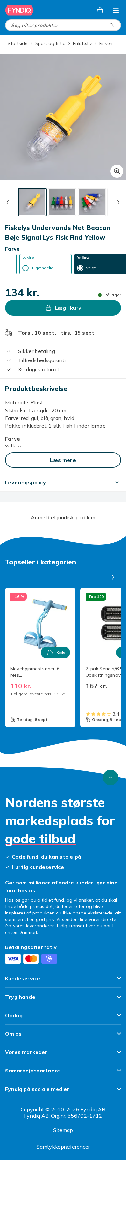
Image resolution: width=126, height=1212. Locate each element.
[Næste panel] (113, 577)
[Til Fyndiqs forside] (19, 10)
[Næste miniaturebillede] (118, 202)
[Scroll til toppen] (110, 777)
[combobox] (63, 25)
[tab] (32, 202)
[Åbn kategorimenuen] (115, 10)
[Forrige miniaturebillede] (8, 202)
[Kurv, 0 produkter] (100, 10)
